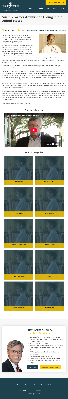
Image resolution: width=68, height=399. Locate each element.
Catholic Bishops (32, 30)
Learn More (32, 367)
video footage (11, 54)
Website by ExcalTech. (34, 394)
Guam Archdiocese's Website (21, 103)
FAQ (54, 9)
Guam (52, 30)
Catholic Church (44, 30)
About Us (40, 9)
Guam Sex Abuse (60, 30)
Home (31, 9)
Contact (62, 9)
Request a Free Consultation (50, 367)
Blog (48, 9)
